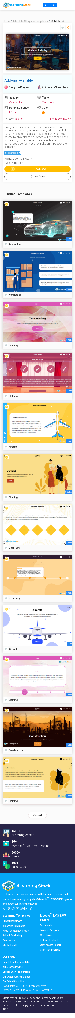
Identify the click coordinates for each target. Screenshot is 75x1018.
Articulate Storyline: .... (14, 967)
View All (37, 815)
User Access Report (50, 944)
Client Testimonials (50, 949)
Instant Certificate (49, 940)
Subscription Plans (12, 921)
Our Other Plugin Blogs (14, 981)
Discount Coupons (49, 930)
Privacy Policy (30, 990)
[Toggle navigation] (70, 5)
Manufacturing (17, 102)
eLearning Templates (16, 915)
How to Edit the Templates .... (18, 962)
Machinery (48, 102)
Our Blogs (9, 956)
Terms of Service (12, 990)
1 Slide (13, 112)
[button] (68, 28)
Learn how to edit (60, 119)
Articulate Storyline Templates (30, 21)
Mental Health (10, 945)
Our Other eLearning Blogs (16, 976)
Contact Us (46, 990)
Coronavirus (9, 940)
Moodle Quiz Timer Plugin (16, 971)
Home (6, 21)
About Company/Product (16, 930)
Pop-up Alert (47, 925)
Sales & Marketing (12, 935)
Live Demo (39, 176)
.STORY (18, 119)
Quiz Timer (46, 935)
